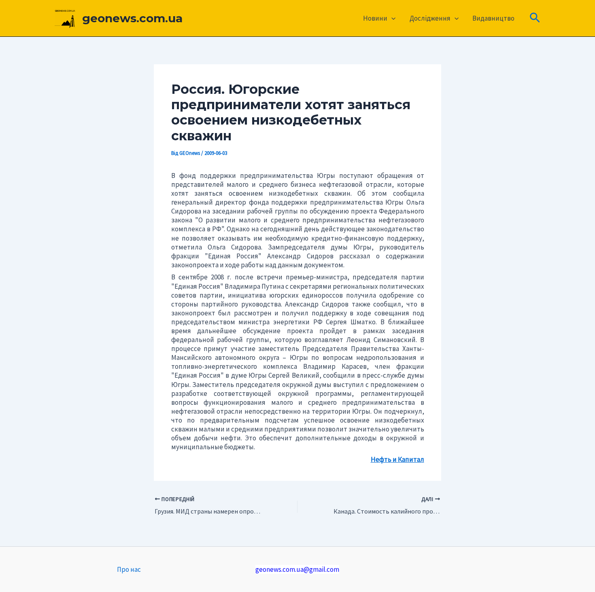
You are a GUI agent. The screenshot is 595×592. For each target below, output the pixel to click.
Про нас (129, 569)
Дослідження (430, 18)
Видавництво (493, 18)
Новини (375, 18)
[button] (391, 18)
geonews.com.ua (132, 18)
